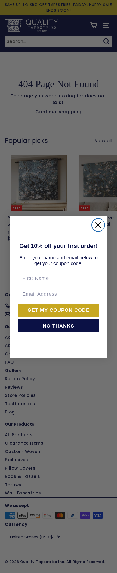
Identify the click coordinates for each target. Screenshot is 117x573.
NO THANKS (58, 326)
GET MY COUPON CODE (58, 310)
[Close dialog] (98, 225)
